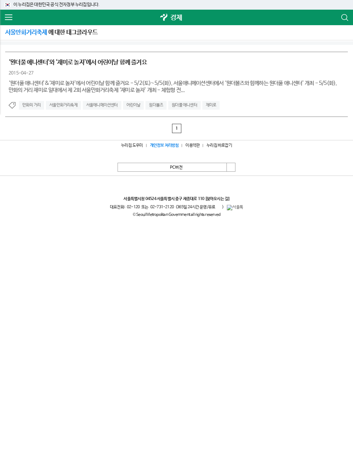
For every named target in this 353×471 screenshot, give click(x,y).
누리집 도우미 (132, 145)
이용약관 (192, 145)
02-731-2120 (162, 207)
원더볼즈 (156, 105)
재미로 (211, 105)
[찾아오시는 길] (217, 199)
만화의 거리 (31, 105)
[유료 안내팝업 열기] (218, 207)
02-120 (133, 207)
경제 (176, 18)
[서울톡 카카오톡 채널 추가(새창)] (235, 207)
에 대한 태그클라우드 (51, 32)
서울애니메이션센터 (102, 105)
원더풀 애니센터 (184, 105)
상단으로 (230, 167)
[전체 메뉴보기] (8, 17)
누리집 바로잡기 (219, 145)
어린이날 (134, 105)
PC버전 (176, 167)
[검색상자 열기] (344, 17)
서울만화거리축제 (63, 105)
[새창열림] (164, 18)
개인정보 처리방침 (164, 145)
